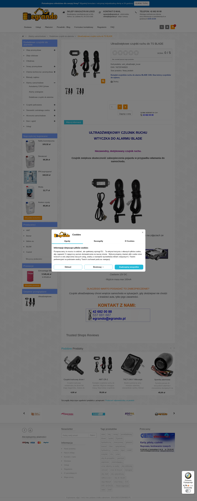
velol (103, 490)
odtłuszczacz (106, 478)
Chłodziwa (30, 61)
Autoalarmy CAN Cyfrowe (39, 86)
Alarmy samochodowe (34, 83)
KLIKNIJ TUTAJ (141, 3)
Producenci (29, 225)
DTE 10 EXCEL (107, 486)
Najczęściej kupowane (35, 136)
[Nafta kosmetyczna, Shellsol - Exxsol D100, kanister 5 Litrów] (30, 146)
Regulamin (101, 27)
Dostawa (27, 27)
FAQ (112, 27)
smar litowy (118, 482)
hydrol (111, 438)
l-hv (111, 454)
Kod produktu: (116, 64)
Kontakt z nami (70, 457)
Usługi (38, 27)
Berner (28, 236)
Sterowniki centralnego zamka (38, 110)
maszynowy (118, 442)
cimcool (104, 470)
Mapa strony (69, 477)
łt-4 (127, 482)
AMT (28, 230)
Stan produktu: (116, 71)
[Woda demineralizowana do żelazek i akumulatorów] (30, 192)
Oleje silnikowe (32, 56)
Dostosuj (97, 267)
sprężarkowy (120, 446)
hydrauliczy (105, 450)
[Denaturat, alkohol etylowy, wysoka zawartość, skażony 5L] (30, 161)
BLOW (28, 247)
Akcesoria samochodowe (36, 116)
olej (109, 434)
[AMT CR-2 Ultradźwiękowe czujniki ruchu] (103, 365)
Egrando (119, 438)
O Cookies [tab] (129, 241)
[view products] (35, 414)
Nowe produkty (70, 449)
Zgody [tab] (67, 241)
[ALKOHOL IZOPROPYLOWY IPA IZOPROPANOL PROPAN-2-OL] (30, 177)
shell (109, 490)
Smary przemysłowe (34, 66)
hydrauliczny (106, 442)
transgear (128, 470)
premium (121, 458)
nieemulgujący (117, 462)
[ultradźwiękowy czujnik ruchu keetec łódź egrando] (30, 302)
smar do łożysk (116, 470)
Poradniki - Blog (63, 27)
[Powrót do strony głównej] (23, 36)
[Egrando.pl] (39, 14)
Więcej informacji (73, 122)
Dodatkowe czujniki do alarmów (41, 97)
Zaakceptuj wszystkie (129, 267)
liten (111, 446)
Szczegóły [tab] (98, 241)
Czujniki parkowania (34, 105)
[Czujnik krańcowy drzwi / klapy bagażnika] (74, 365)
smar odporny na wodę (110, 466)
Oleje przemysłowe (33, 50)
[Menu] (192, 472)
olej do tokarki (119, 478)
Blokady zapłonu (32, 77)
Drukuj (115, 82)
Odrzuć (68, 267)
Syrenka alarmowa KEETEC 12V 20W (162, 381)
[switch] (188, 490)
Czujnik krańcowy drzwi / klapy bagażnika (74, 380)
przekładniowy (126, 434)
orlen (103, 434)
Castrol (29, 252)
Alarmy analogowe (36, 92)
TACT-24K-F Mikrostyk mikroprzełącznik (132, 380)
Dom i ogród (31, 121)
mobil (129, 450)
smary (115, 434)
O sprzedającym (70, 473)
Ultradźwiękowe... (45, 297)
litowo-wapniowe (122, 486)
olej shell (104, 474)
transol (104, 446)
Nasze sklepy (69, 453)
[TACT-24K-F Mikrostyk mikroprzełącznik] (132, 365)
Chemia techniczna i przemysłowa (39, 72)
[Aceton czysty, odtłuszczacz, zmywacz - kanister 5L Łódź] (30, 207)
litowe (103, 438)
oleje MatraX (106, 482)
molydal (104, 454)
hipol (122, 450)
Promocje (28, 266)
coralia (115, 450)
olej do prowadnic (108, 458)
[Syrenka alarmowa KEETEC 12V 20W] (162, 365)
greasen (129, 442)
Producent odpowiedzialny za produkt (119, 400)
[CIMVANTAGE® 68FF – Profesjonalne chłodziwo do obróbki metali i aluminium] (30, 276)
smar (118, 454)
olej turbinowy (127, 466)
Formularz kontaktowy (83, 27)
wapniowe (105, 462)
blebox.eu (30, 241)
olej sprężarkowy (117, 474)
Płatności (49, 27)
